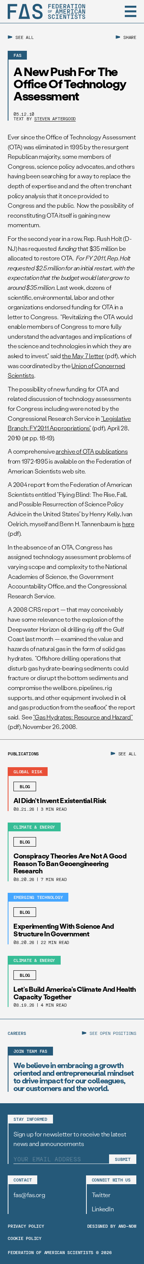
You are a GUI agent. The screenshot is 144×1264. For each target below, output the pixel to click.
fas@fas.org (29, 1195)
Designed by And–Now (111, 1225)
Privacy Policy (26, 1225)
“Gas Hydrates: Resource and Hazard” (83, 717)
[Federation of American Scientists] (46, 11)
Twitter (101, 1195)
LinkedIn (103, 1209)
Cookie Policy (24, 1238)
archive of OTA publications (92, 451)
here (128, 524)
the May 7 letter (83, 356)
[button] (130, 11)
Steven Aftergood (55, 118)
